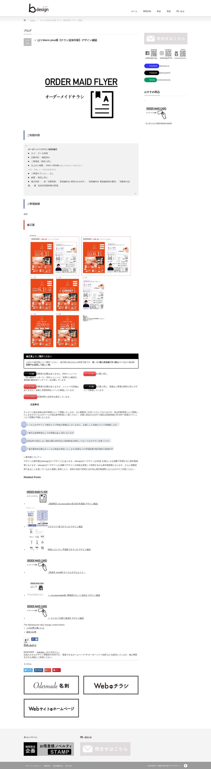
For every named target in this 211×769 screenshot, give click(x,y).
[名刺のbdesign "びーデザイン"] (38, 8)
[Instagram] (36, 640)
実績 (169, 11)
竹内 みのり (30, 645)
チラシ (32, 20)
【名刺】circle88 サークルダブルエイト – (66, 572)
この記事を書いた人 (35, 628)
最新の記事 (31, 632)
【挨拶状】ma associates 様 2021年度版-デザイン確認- (73, 504)
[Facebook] (33, 640)
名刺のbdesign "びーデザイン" (169, 766)
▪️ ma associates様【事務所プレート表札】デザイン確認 (74, 595)
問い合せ (180, 11)
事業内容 (147, 11)
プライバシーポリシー (33, 766)
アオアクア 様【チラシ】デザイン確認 (65, 526)
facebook (185, 765)
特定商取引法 (58, 766)
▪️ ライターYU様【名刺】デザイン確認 (66, 618)
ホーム (134, 11)
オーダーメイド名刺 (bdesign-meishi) (159, 123)
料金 (159, 11)
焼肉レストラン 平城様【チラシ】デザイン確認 (69, 549)
